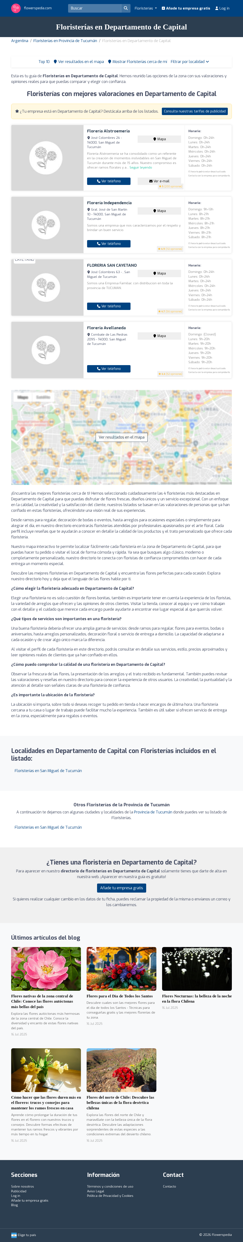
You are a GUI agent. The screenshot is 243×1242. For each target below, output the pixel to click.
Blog (14, 1205)
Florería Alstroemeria (108, 131)
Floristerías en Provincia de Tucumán (65, 40)
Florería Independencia (109, 203)
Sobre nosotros (22, 1186)
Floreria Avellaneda (106, 328)
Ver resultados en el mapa (122, 437)
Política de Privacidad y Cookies (110, 1196)
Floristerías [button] (144, 8)
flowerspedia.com (37, 8)
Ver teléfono (110, 181)
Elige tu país (26, 1235)
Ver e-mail (161, 181)
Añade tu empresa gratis (187, 8)
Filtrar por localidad (188, 61)
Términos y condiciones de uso (110, 1186)
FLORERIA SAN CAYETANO (112, 265)
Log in (224, 8)
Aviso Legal (95, 1191)
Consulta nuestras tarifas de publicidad (195, 111)
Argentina (19, 40)
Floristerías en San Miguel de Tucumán (48, 770)
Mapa (161, 139)
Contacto (169, 1186)
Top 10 (43, 61)
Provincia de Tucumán (153, 812)
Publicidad (18, 1191)
